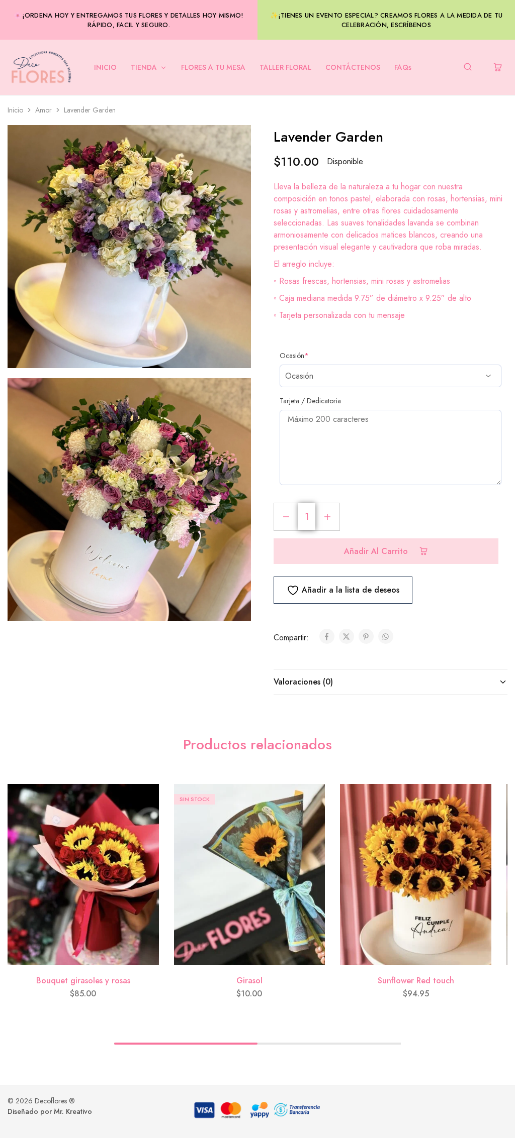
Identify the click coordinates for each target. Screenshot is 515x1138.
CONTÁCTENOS (352, 67)
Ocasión (294, 356)
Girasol (249, 980)
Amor (43, 110)
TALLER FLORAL (285, 67)
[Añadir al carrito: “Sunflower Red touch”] (476, 829)
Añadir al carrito (377, 551)
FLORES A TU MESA (213, 67)
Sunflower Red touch (416, 980)
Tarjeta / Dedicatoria (310, 401)
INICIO (105, 67)
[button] (486, 1109)
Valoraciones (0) (303, 682)
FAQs (402, 67)
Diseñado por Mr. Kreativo (50, 1111)
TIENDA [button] (144, 67)
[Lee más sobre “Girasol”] (310, 829)
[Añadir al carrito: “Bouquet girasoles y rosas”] (144, 829)
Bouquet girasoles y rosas (83, 980)
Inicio (15, 110)
